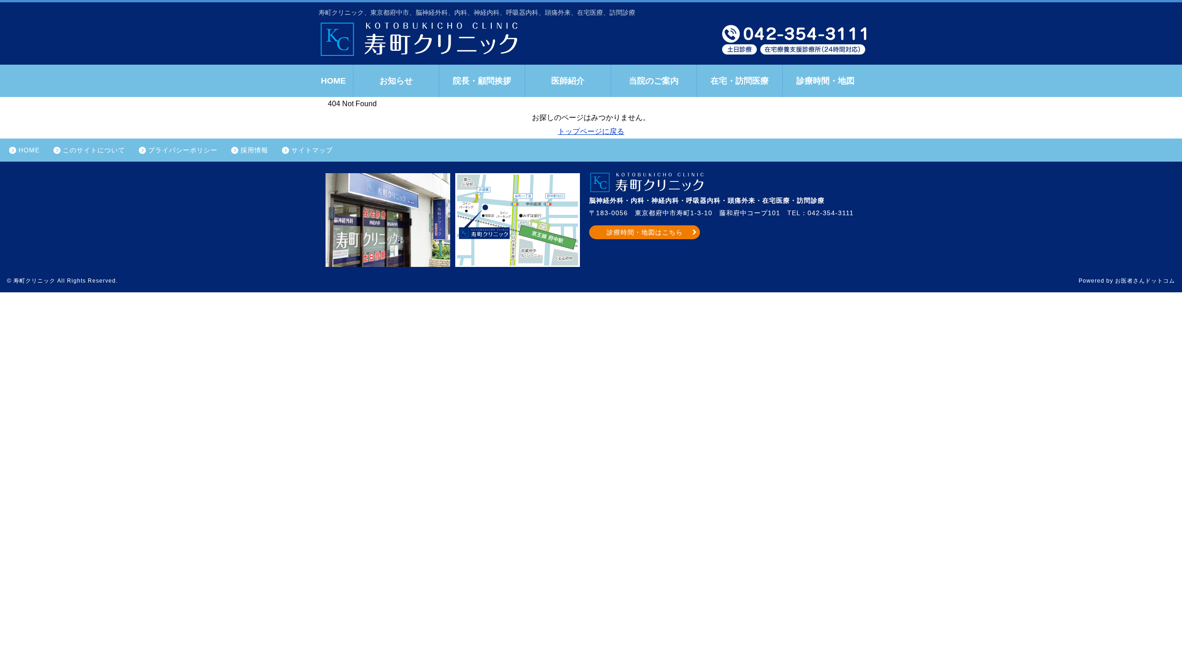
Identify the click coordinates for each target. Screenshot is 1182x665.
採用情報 (254, 150)
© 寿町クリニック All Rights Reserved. (62, 281)
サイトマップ (312, 150)
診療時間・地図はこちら (645, 232)
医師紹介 (568, 80)
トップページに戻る (591, 131)
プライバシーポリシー (182, 150)
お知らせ (396, 80)
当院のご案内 (654, 80)
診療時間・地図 (825, 80)
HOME (333, 80)
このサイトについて (94, 150)
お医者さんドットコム (1145, 281)
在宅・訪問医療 (740, 80)
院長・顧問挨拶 (482, 80)
